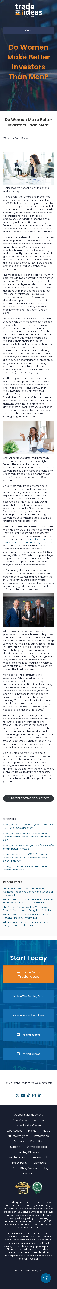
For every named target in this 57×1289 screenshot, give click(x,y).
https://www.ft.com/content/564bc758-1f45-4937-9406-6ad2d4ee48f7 (28, 826)
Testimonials (40, 1157)
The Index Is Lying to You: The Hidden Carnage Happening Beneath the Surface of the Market (28, 892)
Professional (41, 1136)
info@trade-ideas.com (26, 1224)
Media (46, 1130)
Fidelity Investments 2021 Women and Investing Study (27, 541)
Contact (28, 1173)
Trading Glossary (28, 1152)
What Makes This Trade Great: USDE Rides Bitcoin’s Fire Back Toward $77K (26, 916)
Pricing (32, 1130)
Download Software (28, 1125)
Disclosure (40, 1163)
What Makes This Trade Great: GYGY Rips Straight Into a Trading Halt (25, 924)
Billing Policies (28, 1168)
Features (38, 1120)
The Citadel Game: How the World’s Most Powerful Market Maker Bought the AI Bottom (28, 909)
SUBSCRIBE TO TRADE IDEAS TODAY (28, 798)
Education (36, 1141)
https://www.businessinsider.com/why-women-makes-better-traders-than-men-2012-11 (27, 837)
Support (15, 1147)
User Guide (20, 1120)
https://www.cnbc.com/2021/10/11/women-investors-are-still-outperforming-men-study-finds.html (26, 857)
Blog (45, 1168)
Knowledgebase (37, 1147)
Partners (19, 1141)
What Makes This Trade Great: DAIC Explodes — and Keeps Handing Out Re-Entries (28, 901)
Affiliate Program (18, 1136)
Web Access (14, 1130)
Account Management (28, 1115)
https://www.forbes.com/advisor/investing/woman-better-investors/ (28, 847)
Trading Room (17, 1157)
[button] (17, 1095)
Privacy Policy (19, 1163)
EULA (11, 1168)
